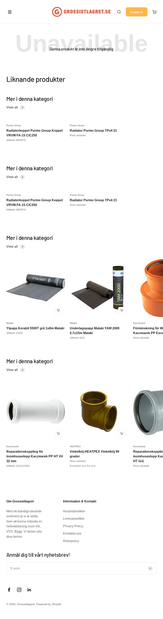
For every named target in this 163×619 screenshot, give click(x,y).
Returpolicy (71, 541)
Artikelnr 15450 (14, 333)
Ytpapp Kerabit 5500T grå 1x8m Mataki (35, 328)
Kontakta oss (72, 533)
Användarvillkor (74, 511)
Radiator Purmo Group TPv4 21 (93, 130)
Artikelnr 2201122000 (18, 466)
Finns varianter (78, 135)
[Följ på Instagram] (19, 589)
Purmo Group (13, 125)
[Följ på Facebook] (9, 589)
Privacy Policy (73, 526)
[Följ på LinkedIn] (29, 589)
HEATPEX (75, 446)
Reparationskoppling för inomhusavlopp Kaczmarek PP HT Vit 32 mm (34, 456)
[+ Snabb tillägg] (58, 310)
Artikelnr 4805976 (16, 140)
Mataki (10, 323)
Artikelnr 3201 (77, 337)
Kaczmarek (139, 323)
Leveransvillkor (73, 518)
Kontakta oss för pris (83, 465)
